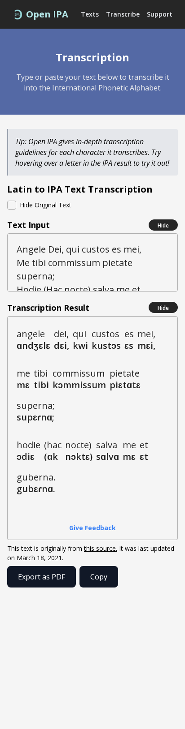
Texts (90, 14)
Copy (98, 577)
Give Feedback (92, 527)
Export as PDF (41, 577)
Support (159, 14)
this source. (100, 548)
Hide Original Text (45, 205)
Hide (163, 225)
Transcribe (123, 14)
